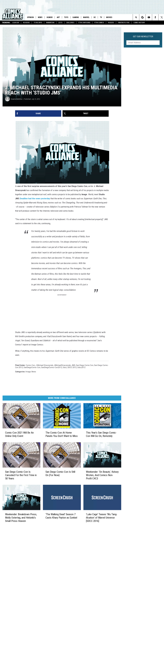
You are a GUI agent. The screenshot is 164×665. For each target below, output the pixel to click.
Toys (66, 17)
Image (28, 372)
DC (95, 17)
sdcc (65, 367)
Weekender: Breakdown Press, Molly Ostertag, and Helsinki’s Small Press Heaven (21, 517)
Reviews (26, 23)
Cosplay (15, 23)
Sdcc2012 (81, 367)
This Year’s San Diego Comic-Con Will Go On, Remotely (101, 434)
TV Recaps (38, 23)
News (40, 17)
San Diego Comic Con (84, 365)
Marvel (86, 17)
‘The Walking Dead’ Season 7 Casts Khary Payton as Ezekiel (61, 516)
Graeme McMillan (16, 99)
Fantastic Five (124, 23)
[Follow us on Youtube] (149, 17)
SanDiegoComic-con (32, 367)
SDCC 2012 (72, 367)
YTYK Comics (99, 23)
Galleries (70, 23)
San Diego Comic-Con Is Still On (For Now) (60, 473)
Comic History (139, 23)
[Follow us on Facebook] (155, 17)
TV (101, 17)
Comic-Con (30, 365)
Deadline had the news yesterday (35, 198)
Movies (109, 17)
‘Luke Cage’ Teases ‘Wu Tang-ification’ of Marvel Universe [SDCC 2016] (101, 517)
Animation (50, 23)
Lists (60, 23)
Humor (50, 17)
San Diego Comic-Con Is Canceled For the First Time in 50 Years (21, 475)
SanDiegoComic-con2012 (51, 367)
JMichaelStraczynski (62, 365)
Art (58, 17)
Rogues (111, 23)
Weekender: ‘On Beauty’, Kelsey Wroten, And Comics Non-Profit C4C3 (102, 475)
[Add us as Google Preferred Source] (142, 17)
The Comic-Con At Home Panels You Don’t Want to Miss (61, 434)
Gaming (76, 17)
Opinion (30, 17)
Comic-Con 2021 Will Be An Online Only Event (19, 434)
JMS (73, 365)
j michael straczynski (44, 365)
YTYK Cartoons (84, 23)
